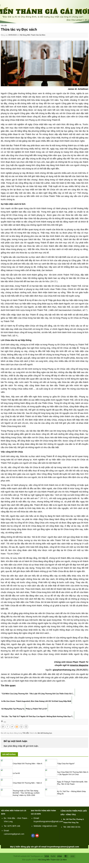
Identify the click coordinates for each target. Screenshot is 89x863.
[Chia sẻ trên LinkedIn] (26, 727)
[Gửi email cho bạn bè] (17, 727)
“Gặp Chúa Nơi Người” (66, 764)
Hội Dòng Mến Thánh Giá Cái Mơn (32, 35)
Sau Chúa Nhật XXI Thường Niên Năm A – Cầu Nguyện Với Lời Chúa (72, 773)
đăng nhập (17, 746)
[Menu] (3, 11)
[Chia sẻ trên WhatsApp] (3, 727)
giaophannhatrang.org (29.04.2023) (70, 670)
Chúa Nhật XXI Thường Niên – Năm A (27, 783)
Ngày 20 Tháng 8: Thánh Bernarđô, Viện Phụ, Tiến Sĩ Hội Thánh (72, 783)
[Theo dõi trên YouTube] (37, 836)
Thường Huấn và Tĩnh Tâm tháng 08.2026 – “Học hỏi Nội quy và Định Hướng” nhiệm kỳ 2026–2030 (26, 793)
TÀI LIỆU (4, 25)
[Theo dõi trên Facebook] (33, 836)
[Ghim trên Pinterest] (21, 727)
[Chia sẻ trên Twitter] (12, 727)
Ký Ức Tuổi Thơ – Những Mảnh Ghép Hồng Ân (71, 792)
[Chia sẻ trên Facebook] (7, 727)
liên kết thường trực (45, 733)
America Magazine (79, 665)
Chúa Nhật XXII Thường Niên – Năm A (27, 764)
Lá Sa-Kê (16, 773)
